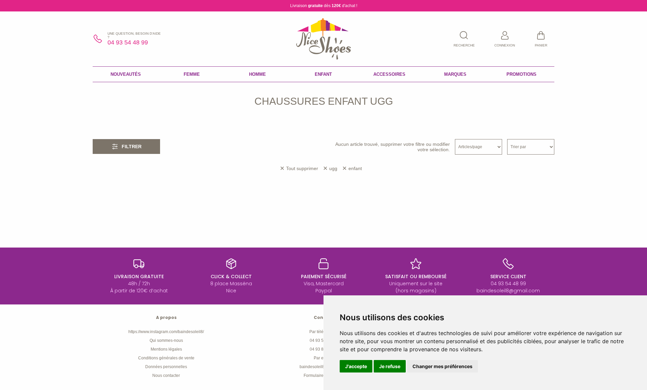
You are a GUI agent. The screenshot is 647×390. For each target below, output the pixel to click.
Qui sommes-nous (166, 340)
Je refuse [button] (389, 366)
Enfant (323, 74)
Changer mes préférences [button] (442, 366)
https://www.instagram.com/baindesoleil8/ (166, 331)
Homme (257, 74)
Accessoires (389, 74)
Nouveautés (126, 74)
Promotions (521, 74)
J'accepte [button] (356, 366)
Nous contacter (166, 375)
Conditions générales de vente (166, 358)
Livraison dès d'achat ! (323, 5)
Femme (192, 74)
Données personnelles (166, 366)
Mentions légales (166, 349)
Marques (455, 74)
